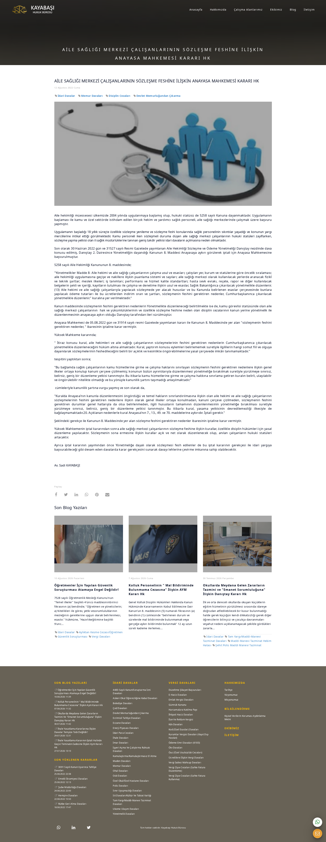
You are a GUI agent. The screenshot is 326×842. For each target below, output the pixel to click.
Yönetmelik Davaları (124, 813)
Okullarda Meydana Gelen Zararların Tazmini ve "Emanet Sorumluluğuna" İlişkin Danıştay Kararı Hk (234, 589)
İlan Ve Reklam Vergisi (181, 719)
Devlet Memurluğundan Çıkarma (158, 96)
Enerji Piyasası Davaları (126, 728)
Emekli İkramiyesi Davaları (73, 778)
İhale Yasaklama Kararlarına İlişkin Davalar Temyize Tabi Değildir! (75, 730)
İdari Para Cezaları (123, 732)
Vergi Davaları (101, 636)
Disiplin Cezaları (120, 96)
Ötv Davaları (175, 747)
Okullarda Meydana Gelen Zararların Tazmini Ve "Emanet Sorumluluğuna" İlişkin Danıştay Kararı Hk (77, 717)
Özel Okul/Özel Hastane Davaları (131, 780)
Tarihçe (229, 689)
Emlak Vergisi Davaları (181, 699)
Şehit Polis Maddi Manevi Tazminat (238, 645)
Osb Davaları (120, 775)
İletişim (309, 9)
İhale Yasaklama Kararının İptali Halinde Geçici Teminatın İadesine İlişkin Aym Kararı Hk (78, 744)
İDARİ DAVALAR (125, 683)
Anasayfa (195, 9)
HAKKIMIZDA (235, 683)
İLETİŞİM (232, 735)
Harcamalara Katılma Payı (183, 709)
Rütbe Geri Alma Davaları (72, 803)
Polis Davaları (120, 785)
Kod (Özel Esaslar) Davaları (184, 729)
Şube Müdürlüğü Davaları (72, 787)
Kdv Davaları (175, 724)
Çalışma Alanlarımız (248, 9)
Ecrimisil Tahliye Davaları (126, 718)
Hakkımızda (218, 9)
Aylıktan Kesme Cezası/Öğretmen (101, 632)
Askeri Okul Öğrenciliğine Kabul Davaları (135, 698)
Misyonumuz (231, 699)
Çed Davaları (120, 708)
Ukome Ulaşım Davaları (126, 809)
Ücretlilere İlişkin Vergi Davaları (186, 757)
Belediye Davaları (122, 703)
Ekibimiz (276, 9)
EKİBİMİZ (232, 728)
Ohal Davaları (120, 770)
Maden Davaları (121, 761)
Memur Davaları (92, 96)
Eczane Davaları (122, 722)
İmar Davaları (120, 742)
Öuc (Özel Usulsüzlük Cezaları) (185, 752)
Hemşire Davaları (68, 795)
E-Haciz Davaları (178, 694)
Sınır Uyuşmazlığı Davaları (127, 790)
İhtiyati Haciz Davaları (181, 714)
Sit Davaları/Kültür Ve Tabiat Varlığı (132, 795)
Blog (293, 9)
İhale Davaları (120, 737)
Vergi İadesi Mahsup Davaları (185, 762)
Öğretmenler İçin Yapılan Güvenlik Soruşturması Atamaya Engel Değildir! (86, 587)
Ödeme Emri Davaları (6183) (184, 742)
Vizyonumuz (231, 694)
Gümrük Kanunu (177, 704)
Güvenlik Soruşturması (73, 636)
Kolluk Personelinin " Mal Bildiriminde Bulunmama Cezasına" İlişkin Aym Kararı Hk (78, 703)
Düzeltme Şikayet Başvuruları (185, 689)
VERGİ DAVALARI (182, 683)
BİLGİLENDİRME (237, 709)
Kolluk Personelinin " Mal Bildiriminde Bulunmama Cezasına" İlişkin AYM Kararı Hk (161, 589)
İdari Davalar (67, 96)
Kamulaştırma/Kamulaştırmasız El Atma (134, 756)
